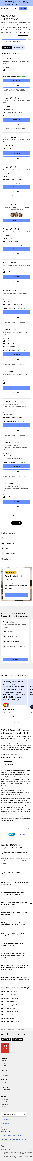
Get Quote (15, 659)
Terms (9, 1135)
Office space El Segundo (9, 1001)
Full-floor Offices (8, 764)
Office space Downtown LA (9, 998)
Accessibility (16, 1139)
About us (3, 1063)
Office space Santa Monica (9, 1011)
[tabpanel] (16, 285)
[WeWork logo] (5, 8)
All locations (4, 1119)
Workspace (3, 1029)
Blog (2, 1072)
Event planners (5, 1089)
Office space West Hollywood (10, 1015)
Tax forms (4, 1106)
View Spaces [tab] (7, 47)
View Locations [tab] (18, 47)
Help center (4, 1104)
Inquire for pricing (8, 631)
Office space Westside (8, 1018)
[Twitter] (18, 1034)
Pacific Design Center (7, 781)
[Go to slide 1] (14, 722)
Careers (3, 1068)
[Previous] (2, 3)
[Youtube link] (2, 1034)
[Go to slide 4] (18, 722)
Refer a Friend (5, 1087)
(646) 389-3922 (5, 1123)
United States (20, 1029)
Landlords (4, 1085)
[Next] (3, 3)
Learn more (14, 4)
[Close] (31, 3)
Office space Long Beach (9, 1005)
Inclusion (3, 1065)
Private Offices (8, 761)
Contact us (4, 1099)
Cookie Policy (17, 1135)
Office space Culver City (8, 995)
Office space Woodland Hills (10, 1021)
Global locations (5, 1061)
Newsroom (4, 1070)
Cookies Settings (6, 1139)
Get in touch (16, 220)
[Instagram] (13, 1034)
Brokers (3, 1082)
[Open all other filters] (29, 41)
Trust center (4, 1075)
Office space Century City (9, 991)
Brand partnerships (6, 1092)
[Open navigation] (30, 8)
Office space (11, 1029)
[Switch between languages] (15, 8)
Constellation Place (11, 770)
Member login (5, 1101)
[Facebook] (7, 1034)
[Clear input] (25, 41)
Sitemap (24, 1139)
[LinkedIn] (24, 1034)
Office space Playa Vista (8, 1008)
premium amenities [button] (22, 35)
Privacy (3, 1135)
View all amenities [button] (7, 559)
